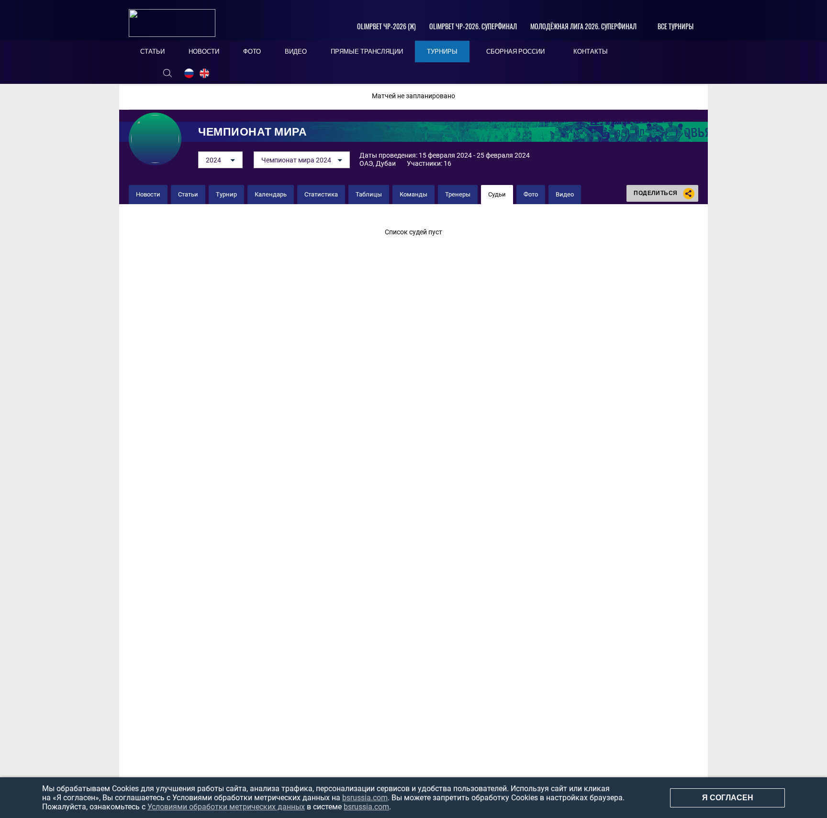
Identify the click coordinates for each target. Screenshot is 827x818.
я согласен (727, 798)
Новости (148, 194)
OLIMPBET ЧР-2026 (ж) (386, 26)
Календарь (271, 194)
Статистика (321, 194)
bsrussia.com (365, 797)
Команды (413, 194)
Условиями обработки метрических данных (226, 806)
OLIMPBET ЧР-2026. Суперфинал (473, 26)
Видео (565, 194)
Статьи (188, 194)
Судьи (497, 194)
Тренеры (457, 194)
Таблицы (369, 194)
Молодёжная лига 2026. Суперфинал (583, 26)
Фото (531, 194)
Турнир (226, 194)
